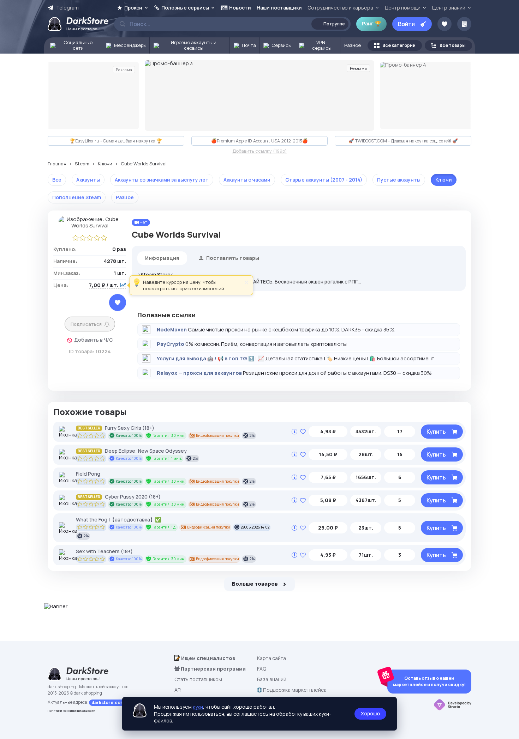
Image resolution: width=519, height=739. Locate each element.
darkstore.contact (111, 703)
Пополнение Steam (76, 197)
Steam (82, 164)
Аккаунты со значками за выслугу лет (162, 179)
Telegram (67, 8)
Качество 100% (129, 435)
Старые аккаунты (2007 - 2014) (323, 179)
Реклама (124, 69)
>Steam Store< (155, 274)
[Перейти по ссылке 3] (259, 95)
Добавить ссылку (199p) (259, 151)
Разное (125, 197)
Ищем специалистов (207, 658)
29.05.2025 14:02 (255, 527)
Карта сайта (271, 658)
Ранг (371, 23)
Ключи (105, 164)
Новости (240, 7)
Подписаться (86, 324)
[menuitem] (73, 45)
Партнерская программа (213, 668)
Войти (406, 24)
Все (56, 179)
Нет (143, 222)
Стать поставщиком (198, 679)
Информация (162, 258)
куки (198, 706)
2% (252, 435)
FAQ (261, 668)
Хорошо (370, 713)
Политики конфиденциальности (71, 710)
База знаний (271, 679)
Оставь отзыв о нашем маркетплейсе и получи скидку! (429, 681)
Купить (436, 431)
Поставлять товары (232, 258)
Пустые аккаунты (398, 179)
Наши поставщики (279, 7)
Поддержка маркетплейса (294, 689)
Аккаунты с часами (246, 179)
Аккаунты (88, 179)
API (177, 689)
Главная (57, 164)
